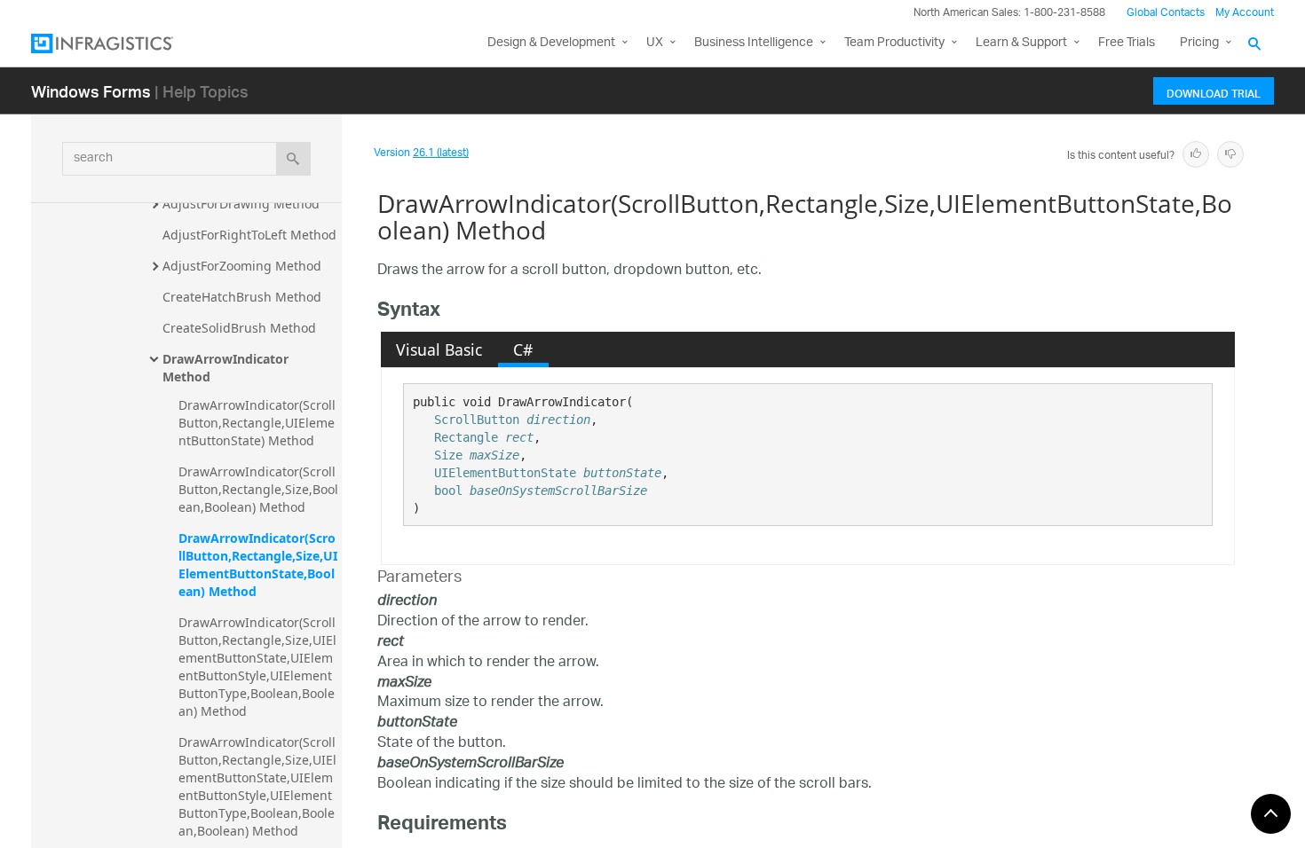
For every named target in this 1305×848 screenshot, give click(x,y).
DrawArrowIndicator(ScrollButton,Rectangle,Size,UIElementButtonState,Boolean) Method (257, 565)
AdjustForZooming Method (241, 265)
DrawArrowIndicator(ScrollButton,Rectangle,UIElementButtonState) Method (257, 423)
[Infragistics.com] (120, 43)
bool (448, 490)
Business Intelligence (753, 43)
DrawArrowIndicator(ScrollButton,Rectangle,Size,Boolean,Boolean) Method (258, 489)
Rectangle (466, 437)
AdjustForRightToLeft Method (249, 234)
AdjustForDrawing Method (241, 203)
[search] (293, 159)
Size (448, 455)
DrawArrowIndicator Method (227, 367)
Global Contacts (1166, 13)
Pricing (1199, 43)
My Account (1244, 13)
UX (654, 43)
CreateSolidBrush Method (239, 327)
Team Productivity (894, 43)
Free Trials (1126, 43)
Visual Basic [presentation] (439, 349)
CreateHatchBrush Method (241, 296)
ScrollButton (476, 419)
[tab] (439, 349)
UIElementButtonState (505, 473)
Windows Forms (91, 91)
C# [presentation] (523, 349)
